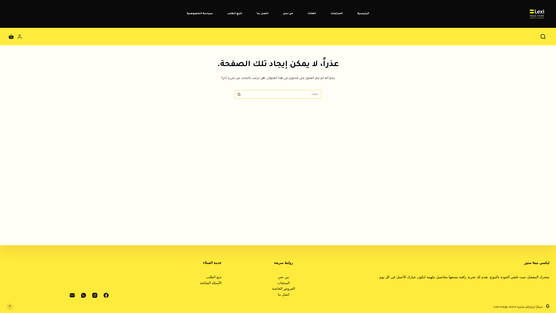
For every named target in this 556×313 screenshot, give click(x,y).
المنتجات (337, 13)
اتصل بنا (262, 13)
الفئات (312, 13)
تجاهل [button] (10, 306)
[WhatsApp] (83, 295)
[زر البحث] (239, 94)
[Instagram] (94, 295)
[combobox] (282, 94)
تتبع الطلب (234, 13)
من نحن (288, 13)
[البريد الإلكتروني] (72, 295)
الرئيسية (363, 13)
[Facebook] (106, 295)
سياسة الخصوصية (200, 13)
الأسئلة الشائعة (211, 283)
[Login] (20, 37)
